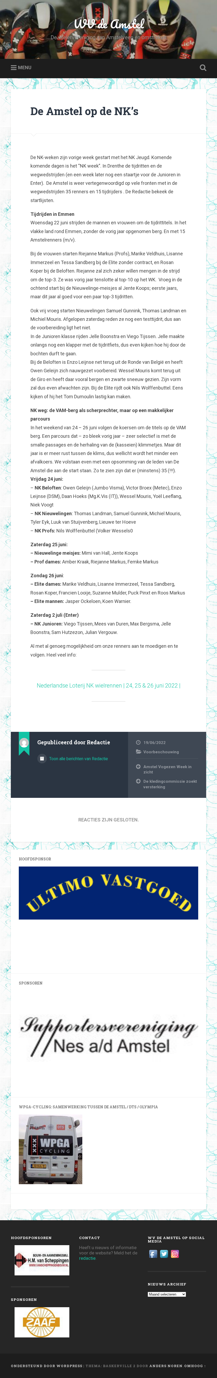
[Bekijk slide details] (108, 893)
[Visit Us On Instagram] (174, 1257)
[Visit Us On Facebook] (153, 1257)
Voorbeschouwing (161, 752)
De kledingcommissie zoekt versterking (170, 784)
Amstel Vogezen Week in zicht (167, 769)
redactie (87, 1258)
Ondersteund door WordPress (46, 1366)
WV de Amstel (108, 23)
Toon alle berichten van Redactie (78, 758)
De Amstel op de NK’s (84, 111)
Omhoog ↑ (195, 1366)
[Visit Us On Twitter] (164, 1257)
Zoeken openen (202, 68)
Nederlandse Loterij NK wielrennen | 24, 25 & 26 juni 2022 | (108, 685)
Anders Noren (166, 1366)
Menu (24, 68)
